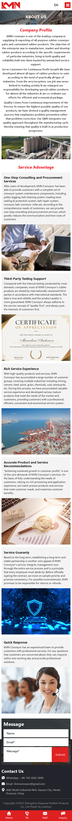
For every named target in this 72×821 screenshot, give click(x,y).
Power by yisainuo (40, 806)
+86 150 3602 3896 (32, 777)
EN (56, 5)
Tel (26, 817)
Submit (60, 755)
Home (9, 817)
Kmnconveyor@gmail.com (29, 784)
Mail (45, 817)
